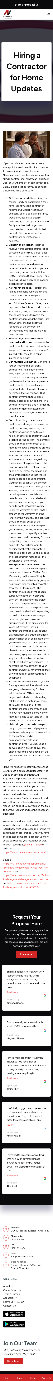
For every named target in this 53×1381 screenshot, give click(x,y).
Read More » (12, 992)
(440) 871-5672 (18, 1248)
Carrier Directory (12, 1290)
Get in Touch (13, 1360)
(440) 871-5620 (33, 844)
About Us (8, 1286)
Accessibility (10, 1297)
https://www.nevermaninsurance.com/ (24, 852)
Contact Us (9, 1305)
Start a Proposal (25, 4)
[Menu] (48, 14)
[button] (26, 954)
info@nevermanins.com (22, 1256)
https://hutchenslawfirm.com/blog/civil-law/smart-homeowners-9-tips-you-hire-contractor (26, 867)
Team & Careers (11, 1293)
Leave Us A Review (13, 1301)
